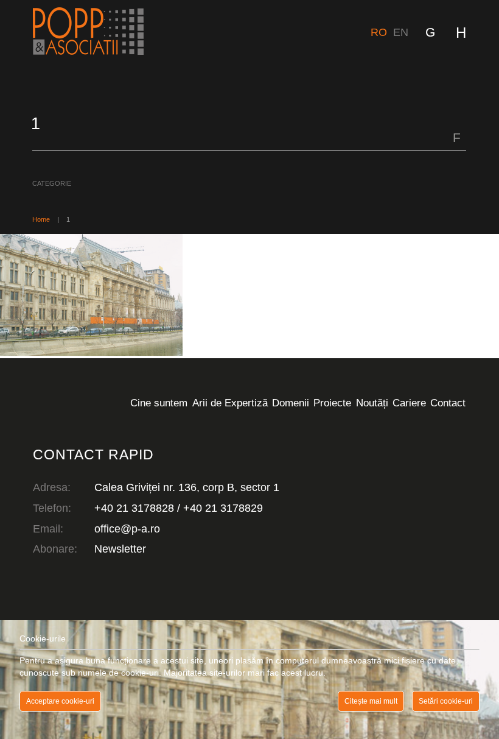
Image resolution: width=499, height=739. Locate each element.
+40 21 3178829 (223, 508)
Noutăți (372, 402)
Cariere (409, 402)
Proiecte (332, 402)
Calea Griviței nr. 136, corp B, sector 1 (186, 487)
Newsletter (120, 549)
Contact (448, 402)
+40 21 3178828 (134, 508)
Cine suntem (158, 402)
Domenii (290, 402)
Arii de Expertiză (230, 402)
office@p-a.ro (127, 529)
